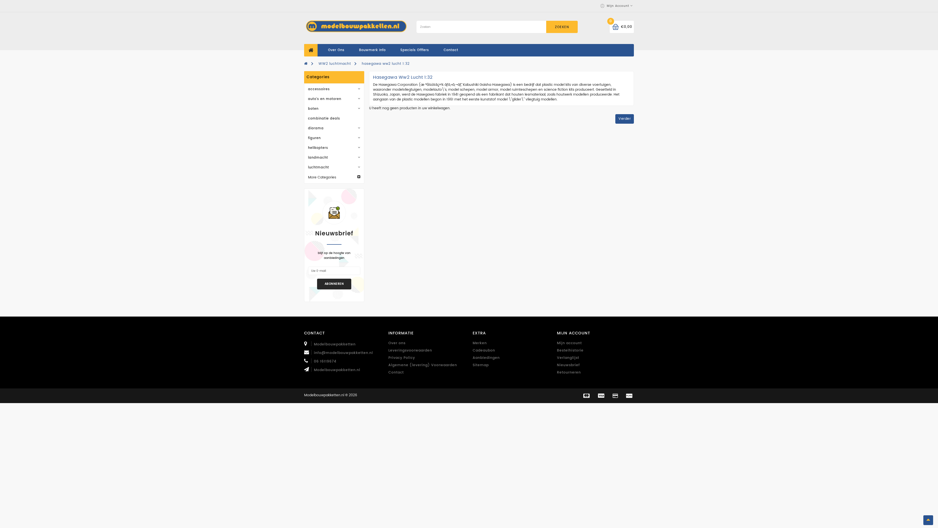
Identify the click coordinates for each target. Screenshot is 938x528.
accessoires (319, 89)
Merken (480, 343)
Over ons (336, 50)
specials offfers (414, 50)
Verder (624, 118)
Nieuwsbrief (568, 365)
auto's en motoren (324, 99)
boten (313, 108)
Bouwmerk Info (372, 50)
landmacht (318, 157)
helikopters (318, 148)
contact (451, 50)
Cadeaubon (484, 350)
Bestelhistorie (570, 350)
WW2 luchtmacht (335, 63)
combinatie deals (324, 118)
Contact (396, 372)
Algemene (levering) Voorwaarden (422, 365)
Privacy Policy (401, 358)
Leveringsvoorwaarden (410, 350)
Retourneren (569, 372)
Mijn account (569, 343)
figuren (314, 138)
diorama (316, 128)
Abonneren (334, 284)
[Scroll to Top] (928, 520)
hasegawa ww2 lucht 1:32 (386, 63)
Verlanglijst (568, 358)
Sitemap (481, 365)
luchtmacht (318, 167)
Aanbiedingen (486, 358)
